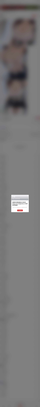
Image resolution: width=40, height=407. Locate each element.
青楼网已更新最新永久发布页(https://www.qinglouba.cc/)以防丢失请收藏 (20, 204)
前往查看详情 (20, 210)
